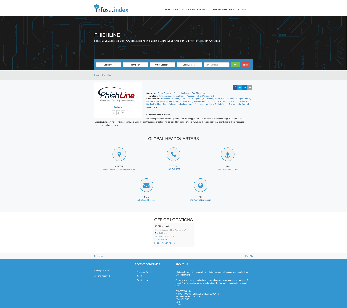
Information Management (191, 98)
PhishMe (249, 256)
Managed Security (242, 98)
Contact (243, 9)
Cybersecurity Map (222, 9)
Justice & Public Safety (224, 98)
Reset (245, 64)
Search (235, 64)
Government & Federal (239, 104)
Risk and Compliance (238, 101)
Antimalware (164, 95)
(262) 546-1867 (173, 169)
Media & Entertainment (169, 101)
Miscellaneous (200, 101)
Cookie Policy (183, 299)
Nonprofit (211, 101)
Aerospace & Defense (170, 98)
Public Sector (222, 101)
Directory (171, 9)
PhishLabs (98, 256)
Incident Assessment (188, 95)
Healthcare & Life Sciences (216, 104)
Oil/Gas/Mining (187, 101)
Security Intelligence (182, 93)
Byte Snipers (142, 280)
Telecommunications (178, 104)
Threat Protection (165, 93)
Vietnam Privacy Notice (188, 296)
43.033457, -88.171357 (228, 169)
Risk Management (200, 93)
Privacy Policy (183, 291)
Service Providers (153, 104)
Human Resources (196, 104)
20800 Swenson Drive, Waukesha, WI (119, 169)
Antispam (174, 95)
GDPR (178, 304)
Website (118, 107)
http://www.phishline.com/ (200, 199)
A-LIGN (140, 276)
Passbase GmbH (144, 272)
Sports (165, 104)
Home (97, 75)
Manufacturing (152, 101)
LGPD (178, 302)
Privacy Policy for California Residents (197, 293)
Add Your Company (193, 9)
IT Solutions (208, 98)
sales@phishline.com (146, 200)
